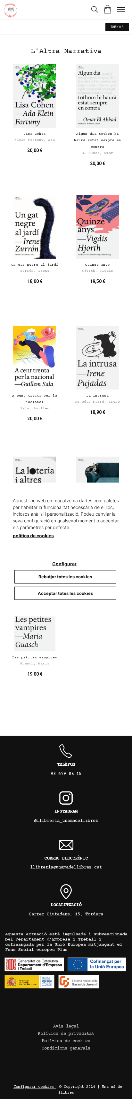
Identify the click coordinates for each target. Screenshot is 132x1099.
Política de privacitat (66, 1033)
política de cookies (33, 535)
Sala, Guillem (34, 408)
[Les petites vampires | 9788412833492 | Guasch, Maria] (34, 619)
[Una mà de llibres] (10, 11)
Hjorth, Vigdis (97, 271)
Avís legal (66, 1026)
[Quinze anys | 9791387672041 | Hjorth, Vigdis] (97, 227)
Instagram (66, 811)
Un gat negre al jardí (34, 265)
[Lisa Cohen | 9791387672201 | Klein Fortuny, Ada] (34, 96)
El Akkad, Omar (97, 153)
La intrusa (97, 396)
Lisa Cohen (34, 134)
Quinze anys (97, 265)
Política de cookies (66, 1041)
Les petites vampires (34, 658)
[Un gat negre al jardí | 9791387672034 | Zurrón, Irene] (34, 227)
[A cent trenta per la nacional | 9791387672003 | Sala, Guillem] (34, 358)
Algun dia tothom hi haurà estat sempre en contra (97, 140)
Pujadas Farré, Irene (97, 402)
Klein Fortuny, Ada (34, 140)
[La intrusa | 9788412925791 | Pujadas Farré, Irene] (97, 358)
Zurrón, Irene (34, 271)
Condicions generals (66, 1048)
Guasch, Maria (34, 664)
